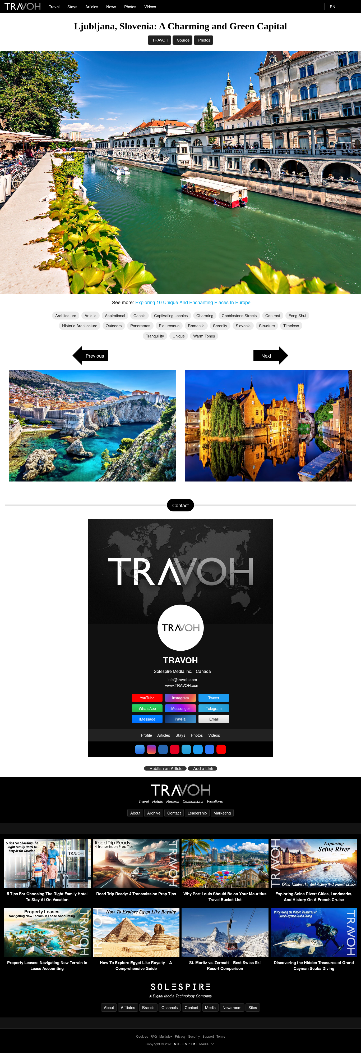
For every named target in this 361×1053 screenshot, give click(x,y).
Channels (169, 1007)
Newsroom (232, 1007)
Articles (91, 6)
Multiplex (165, 1036)
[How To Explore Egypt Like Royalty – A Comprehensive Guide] (136, 955)
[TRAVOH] (180, 790)
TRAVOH (160, 40)
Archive (153, 813)
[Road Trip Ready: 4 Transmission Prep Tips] (136, 886)
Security (194, 1036)
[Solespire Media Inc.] (180, 986)
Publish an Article (166, 768)
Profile (146, 735)
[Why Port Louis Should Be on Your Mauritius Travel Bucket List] (225, 886)
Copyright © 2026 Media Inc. (180, 1043)
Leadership (197, 813)
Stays (72, 6)
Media (210, 1007)
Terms (220, 1036)
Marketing (222, 813)
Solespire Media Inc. (173, 671)
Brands (148, 1007)
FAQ (154, 1036)
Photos (130, 6)
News (111, 6)
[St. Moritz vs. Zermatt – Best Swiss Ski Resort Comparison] (225, 955)
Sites (252, 1007)
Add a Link (203, 768)
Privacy (180, 1036)
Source (183, 40)
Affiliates (128, 1007)
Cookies (142, 1036)
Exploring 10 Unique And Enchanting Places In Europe (193, 302)
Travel (54, 6)
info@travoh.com (182, 679)
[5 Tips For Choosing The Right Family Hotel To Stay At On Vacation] (47, 886)
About (135, 813)
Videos (150, 6)
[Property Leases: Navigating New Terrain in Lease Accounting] (47, 955)
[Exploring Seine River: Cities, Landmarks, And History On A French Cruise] (314, 886)
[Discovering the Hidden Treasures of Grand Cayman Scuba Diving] (314, 955)
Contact (174, 813)
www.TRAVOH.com (182, 685)
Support (208, 1036)
